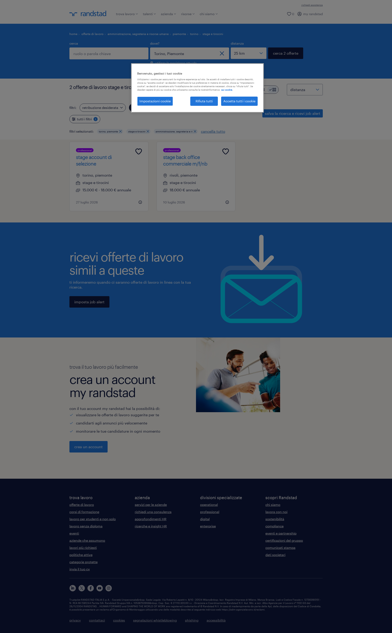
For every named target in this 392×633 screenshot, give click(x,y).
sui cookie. (227, 89)
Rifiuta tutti (204, 101)
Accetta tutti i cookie (239, 101)
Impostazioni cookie (155, 101)
